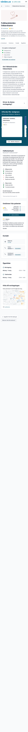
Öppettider (23, 43)
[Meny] (26, 1)
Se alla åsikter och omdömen (8, 59)
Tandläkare (7, 6)
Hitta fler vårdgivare (15, 141)
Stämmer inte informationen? (8, 320)
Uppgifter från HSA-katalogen (10, 316)
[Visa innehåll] (24, 103)
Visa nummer (17, 248)
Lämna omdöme (15, 214)
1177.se (9, 242)
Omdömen (11, 43)
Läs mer (3, 38)
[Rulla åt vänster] (1, 43)
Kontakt (17, 43)
